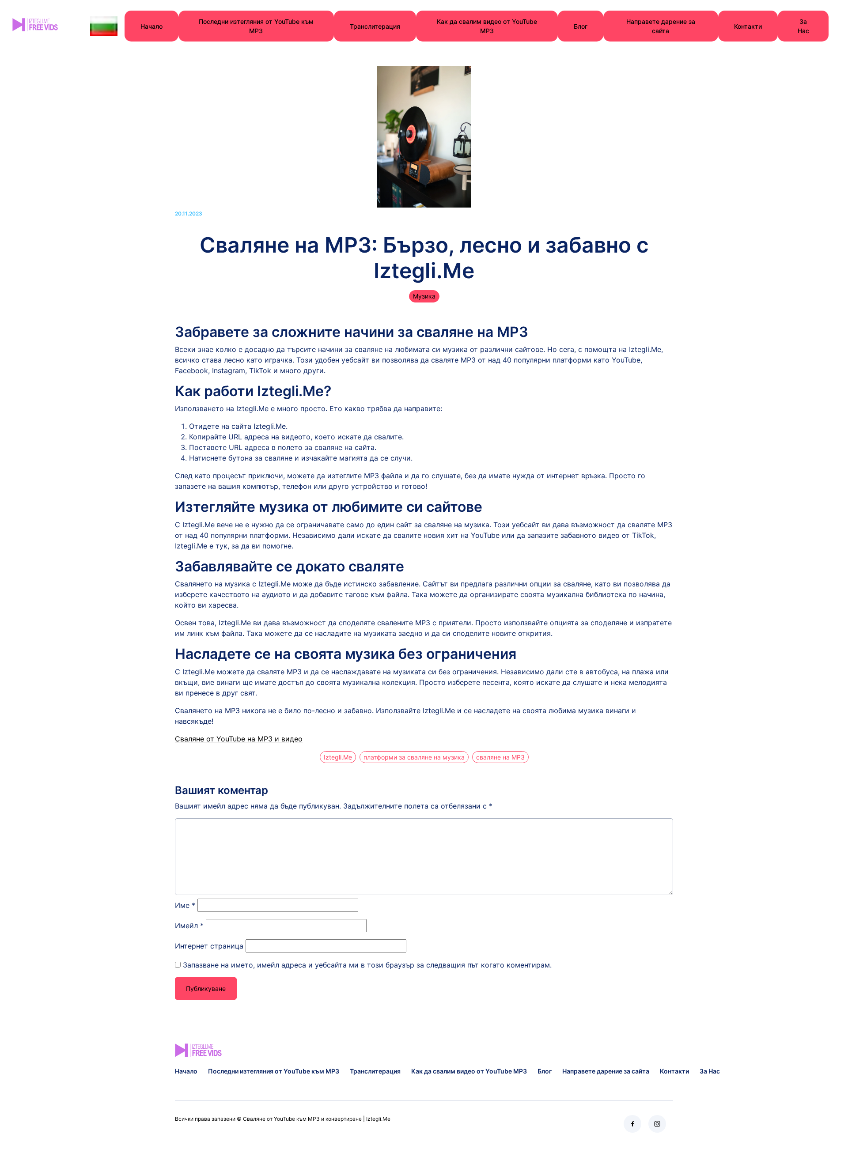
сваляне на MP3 (500, 757)
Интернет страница (209, 945)
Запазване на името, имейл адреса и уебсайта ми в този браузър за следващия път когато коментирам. (367, 964)
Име (185, 905)
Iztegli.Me (338, 757)
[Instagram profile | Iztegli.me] (657, 1124)
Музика (424, 296)
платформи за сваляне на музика (414, 757)
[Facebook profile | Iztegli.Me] (632, 1124)
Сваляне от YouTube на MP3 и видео (239, 738)
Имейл (189, 925)
